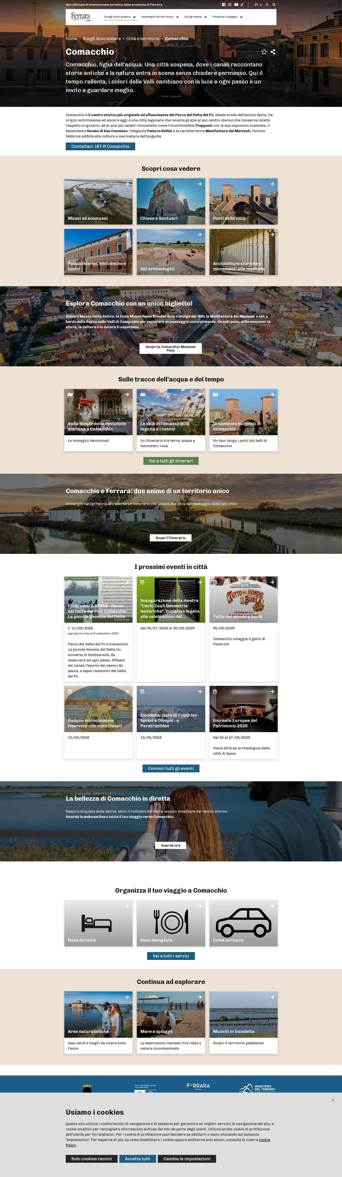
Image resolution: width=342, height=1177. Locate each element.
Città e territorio (143, 38)
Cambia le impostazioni (187, 1158)
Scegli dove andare (102, 38)
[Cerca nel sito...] (273, 5)
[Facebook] (224, 4)
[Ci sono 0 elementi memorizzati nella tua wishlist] (267, 4)
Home (71, 38)
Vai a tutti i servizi (171, 955)
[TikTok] (242, 4)
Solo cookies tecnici (91, 1158)
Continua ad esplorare (171, 982)
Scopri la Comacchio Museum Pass (171, 348)
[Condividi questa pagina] (273, 51)
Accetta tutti (137, 1158)
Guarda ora (170, 845)
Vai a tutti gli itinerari (171, 460)
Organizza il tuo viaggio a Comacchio (171, 890)
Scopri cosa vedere (171, 168)
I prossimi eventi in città (171, 567)
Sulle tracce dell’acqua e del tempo (171, 379)
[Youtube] (236, 4)
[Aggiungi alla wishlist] (264, 51)
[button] (258, 4)
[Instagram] (230, 4)
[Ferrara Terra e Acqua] (83, 17)
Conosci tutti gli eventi (171, 768)
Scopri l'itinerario (171, 538)
